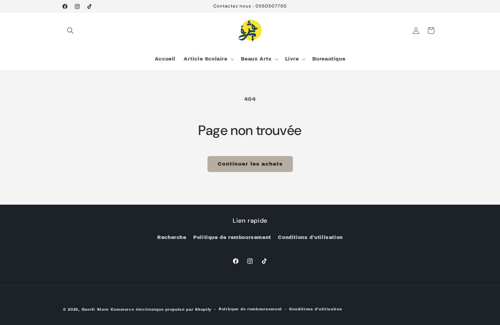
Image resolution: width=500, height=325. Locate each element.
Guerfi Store (95, 309)
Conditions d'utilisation (310, 237)
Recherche (171, 237)
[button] (70, 30)
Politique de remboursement (232, 237)
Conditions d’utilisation (315, 309)
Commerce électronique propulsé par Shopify (161, 309)
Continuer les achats (250, 164)
